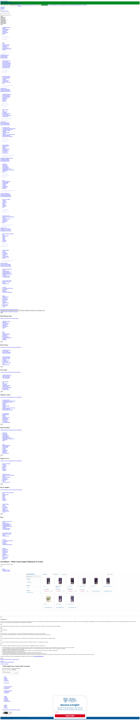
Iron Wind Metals (6, 150)
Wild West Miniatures (6, 135)
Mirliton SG (5, 188)
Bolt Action (5, 163)
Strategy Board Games (6, 64)
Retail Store (2, 311)
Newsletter (6, 699)
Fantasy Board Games (6, 65)
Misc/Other (5, 291)
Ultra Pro (4, 252)
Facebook (6, 707)
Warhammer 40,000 (6, 127)
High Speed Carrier (71, 604)
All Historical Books (6, 276)
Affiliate (5, 697)
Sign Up (14, 669)
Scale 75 (4, 511)
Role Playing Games (4, 310)
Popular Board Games (6, 60)
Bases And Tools (5, 235)
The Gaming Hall (7, 309)
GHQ (4, 180)
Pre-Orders (4, 297)
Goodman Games (6, 45)
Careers (5, 696)
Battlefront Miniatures (6, 181)
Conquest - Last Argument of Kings (9, 134)
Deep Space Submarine (107, 586)
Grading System (7, 691)
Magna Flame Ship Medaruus (59, 586)
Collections (2, 8)
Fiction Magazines (6, 523)
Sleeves (4, 204)
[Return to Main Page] (0, 425)
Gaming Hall (2, 7)
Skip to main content (4, 0)
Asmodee (4, 79)
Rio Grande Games (6, 78)
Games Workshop (6, 250)
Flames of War (5, 164)
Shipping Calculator (7, 689)
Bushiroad (4, 221)
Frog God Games (6, 47)
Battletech (4, 131)
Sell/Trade (19, 6)
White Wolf (5, 46)
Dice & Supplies (3, 23)
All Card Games (5, 61)
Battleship (93, 586)
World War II (5, 99)
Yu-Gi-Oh (4, 201)
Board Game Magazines (7, 62)
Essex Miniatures (6, 182)
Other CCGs (5, 202)
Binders (4, 203)
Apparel (4, 290)
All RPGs (2, 318)
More (1, 24)
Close (2, 658)
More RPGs (5, 339)
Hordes (9, 130)
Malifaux (4, 133)
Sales (3, 303)
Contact (6, 311)
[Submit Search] (11, 15)
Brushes (4, 236)
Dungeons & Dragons (6, 27)
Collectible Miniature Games (8, 129)
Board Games (3, 17)
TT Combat (5, 151)
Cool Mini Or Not (6, 80)
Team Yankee (5, 165)
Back (2, 312)
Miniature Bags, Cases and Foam (8, 169)
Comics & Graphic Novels (7, 269)
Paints (4, 171)
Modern (4, 100)
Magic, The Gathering (6, 199)
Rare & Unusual (5, 296)
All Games (16, 309)
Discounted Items (6, 302)
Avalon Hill (5, 112)
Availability (28, 579)
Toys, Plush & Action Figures (8, 288)
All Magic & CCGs (3, 460)
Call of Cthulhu (5, 30)
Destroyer (45, 604)
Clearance (4, 301)
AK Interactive (5, 254)
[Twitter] (7, 709)
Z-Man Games (5, 81)
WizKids (4, 415)
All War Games (3, 372)
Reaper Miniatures (6, 414)
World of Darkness (6, 29)
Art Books (4, 274)
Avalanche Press (5, 116)
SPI (3, 110)
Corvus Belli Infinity (6, 132)
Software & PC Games (7, 281)
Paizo (4, 43)
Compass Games (5, 114)
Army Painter (5, 253)
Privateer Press (5, 149)
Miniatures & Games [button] (29, 592)
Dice (3, 34)
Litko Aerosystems (6, 510)
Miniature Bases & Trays (7, 168)
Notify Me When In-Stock (96, 591)
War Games (3, 18)
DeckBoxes (5, 205)
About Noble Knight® (8, 686)
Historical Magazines (6, 525)
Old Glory (4, 184)
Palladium (4, 49)
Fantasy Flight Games (6, 76)
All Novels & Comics (6, 275)
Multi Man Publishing (6, 113)
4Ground (4, 147)
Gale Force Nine (5, 152)
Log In (17, 311)
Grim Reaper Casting (6, 570)
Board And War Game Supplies (8, 233)
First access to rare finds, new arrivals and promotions (11, 668)
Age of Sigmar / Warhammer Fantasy (9, 128)
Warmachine (5, 130)
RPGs (2, 16)
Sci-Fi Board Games (6, 67)
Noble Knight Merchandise (7, 292)
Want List (13, 311)
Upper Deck (5, 219)
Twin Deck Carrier (58, 604)
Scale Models (5, 170)
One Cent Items (5, 304)
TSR (3, 42)
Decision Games (5, 109)
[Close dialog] (85, 697)
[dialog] (70, 638)
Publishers (16, 318)
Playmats (4, 206)
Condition (28, 585)
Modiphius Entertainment (7, 48)
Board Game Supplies (6, 63)
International (6, 680)
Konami (4, 217)
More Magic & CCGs (6, 482)
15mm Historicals (6, 166)
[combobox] (5, 13)
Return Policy (6, 688)
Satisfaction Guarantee (8, 690)
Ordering (5, 678)
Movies (4, 282)
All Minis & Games (3, 397)
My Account (10, 311)
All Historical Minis (3, 429)
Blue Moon (5, 187)
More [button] (1, 566)
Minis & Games (3, 19)
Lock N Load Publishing (7, 115)
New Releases (5, 299)
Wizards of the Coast (6, 44)
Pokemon (4, 200)
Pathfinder (4, 28)
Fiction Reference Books (7, 524)
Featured (4, 300)
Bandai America (5, 220)
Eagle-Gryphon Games (7, 82)
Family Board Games (6, 66)
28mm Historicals (6, 167)
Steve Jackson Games (6, 77)
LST (44, 586)
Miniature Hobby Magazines (8, 136)
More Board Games (6, 364)
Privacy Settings (6, 681)
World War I (5, 98)
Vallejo (4, 251)
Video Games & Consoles (7, 280)
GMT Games (5, 111)
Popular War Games (6, 95)
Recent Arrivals (5, 298)
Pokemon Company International (8, 216)
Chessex (4, 255)
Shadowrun (5, 31)
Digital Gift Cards (6, 283)
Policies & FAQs (7, 687)
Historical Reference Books (7, 526)
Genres (4, 306)
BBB (5, 706)
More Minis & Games (6, 422)
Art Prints (4, 287)
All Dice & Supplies (3, 489)
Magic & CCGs (3, 22)
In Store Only (5, 305)
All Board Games (3, 347)
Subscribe (70, 716)
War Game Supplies (6, 97)
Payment (5, 679)
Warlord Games (5, 183)
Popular (4, 295)
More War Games (6, 389)
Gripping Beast (5, 186)
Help (5, 676)
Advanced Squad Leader (7, 94)
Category (28, 590)
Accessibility (6, 692)
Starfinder (4, 33)
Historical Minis (27, 310)
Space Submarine (83, 586)
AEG (3, 83)
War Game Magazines (6, 96)
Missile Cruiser (70, 586)
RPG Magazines (5, 32)
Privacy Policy (6, 682)
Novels (4, 270)
